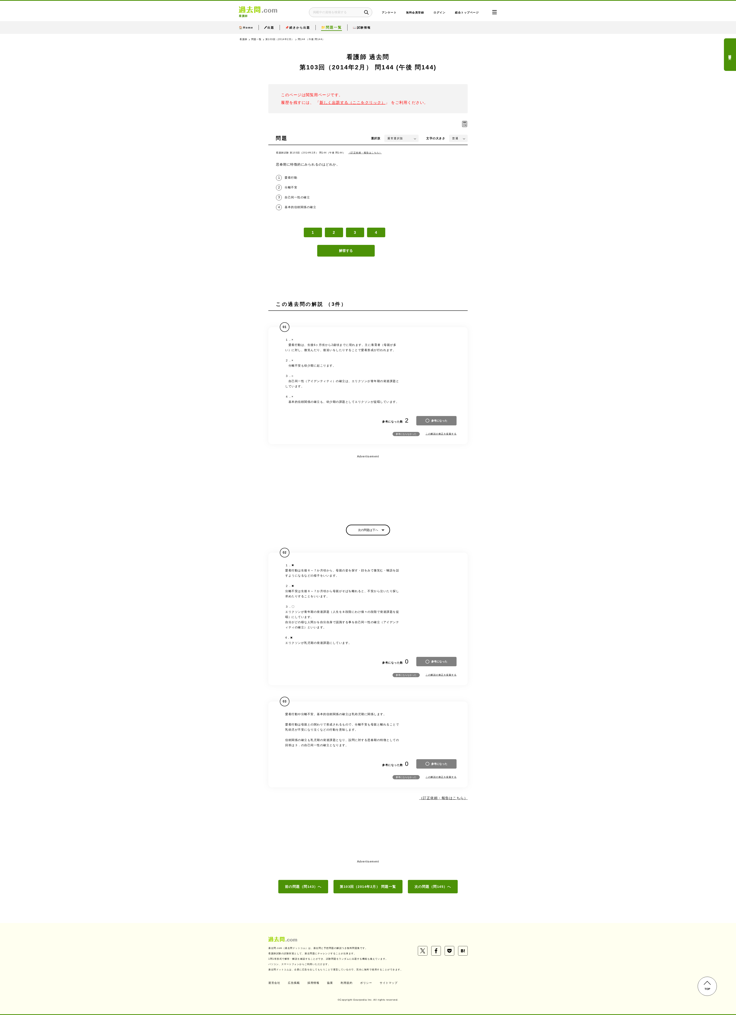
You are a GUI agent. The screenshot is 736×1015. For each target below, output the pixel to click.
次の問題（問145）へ (433, 887)
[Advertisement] (368, 486)
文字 (435, 138)
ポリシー (366, 982)
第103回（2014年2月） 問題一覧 (368, 887)
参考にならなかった (406, 434)
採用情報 (313, 982)
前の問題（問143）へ (303, 887)
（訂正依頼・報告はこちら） (365, 152)
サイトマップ (389, 982)
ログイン (439, 12)
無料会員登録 (415, 12)
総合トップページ (467, 12)
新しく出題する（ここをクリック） (352, 102)
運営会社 (274, 982)
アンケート (389, 12)
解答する (346, 251)
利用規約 (346, 982)
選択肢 (376, 138)
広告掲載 (294, 982)
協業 (330, 982)
